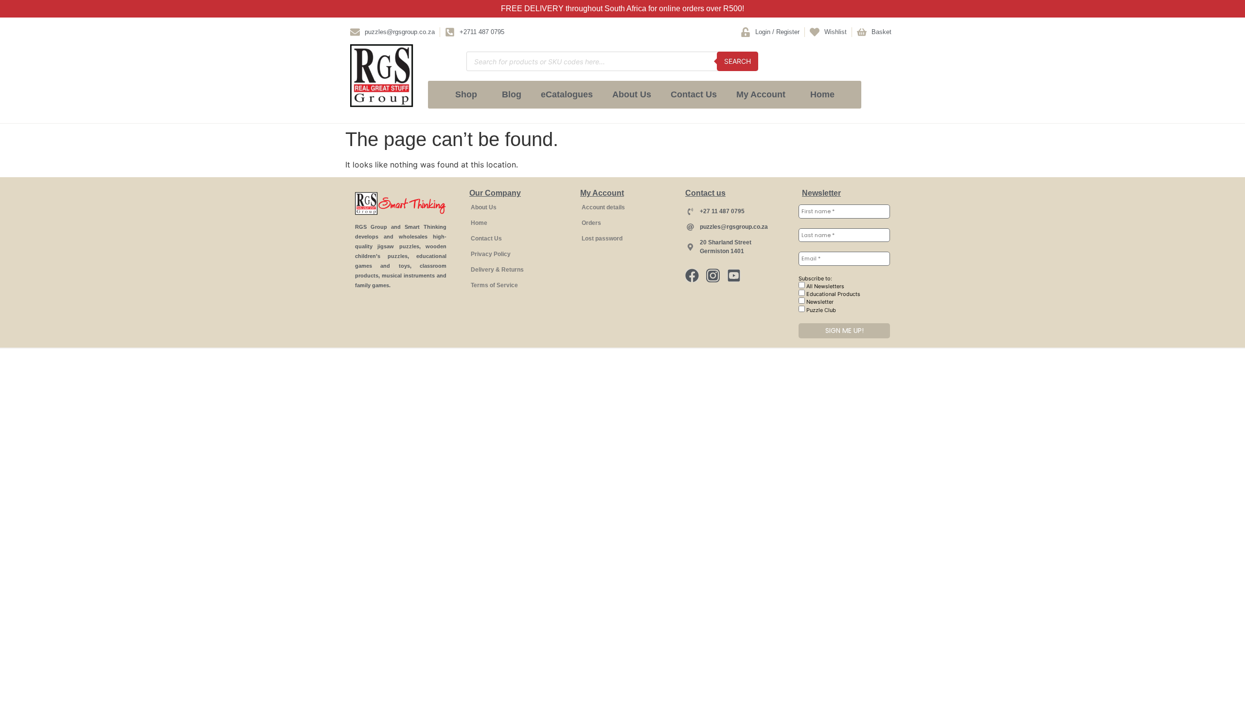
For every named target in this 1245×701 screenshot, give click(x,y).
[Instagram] (713, 275)
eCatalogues (567, 94)
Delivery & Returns (497, 269)
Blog (511, 94)
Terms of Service (494, 285)
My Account (760, 94)
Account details (603, 207)
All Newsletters (824, 286)
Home (822, 94)
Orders (591, 223)
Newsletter (819, 301)
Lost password (602, 238)
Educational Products (832, 294)
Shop (466, 94)
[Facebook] (692, 275)
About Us (631, 94)
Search (737, 61)
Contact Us (694, 94)
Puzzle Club (820, 310)
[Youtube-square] (734, 275)
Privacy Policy (491, 254)
